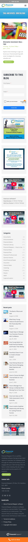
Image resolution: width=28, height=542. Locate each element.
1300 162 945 (15, 1)
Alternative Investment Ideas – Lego (13, 43)
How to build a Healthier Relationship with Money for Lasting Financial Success (16, 409)
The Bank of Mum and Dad (15, 312)
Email (5, 91)
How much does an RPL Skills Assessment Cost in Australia (16, 398)
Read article (8, 61)
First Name (7, 83)
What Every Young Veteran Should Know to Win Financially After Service (16, 323)
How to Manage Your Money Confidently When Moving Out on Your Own (16, 388)
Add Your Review (8, 203)
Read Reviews (7, 201)
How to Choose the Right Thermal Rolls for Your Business (16, 378)
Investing (5, 24)
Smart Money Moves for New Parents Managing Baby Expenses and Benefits (16, 366)
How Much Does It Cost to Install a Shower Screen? (16, 355)
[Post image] (6, 312)
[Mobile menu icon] (25, 5)
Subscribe (14, 107)
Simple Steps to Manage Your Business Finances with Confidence (16, 334)
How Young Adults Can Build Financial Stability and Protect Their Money (16, 344)
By (13, 46)
